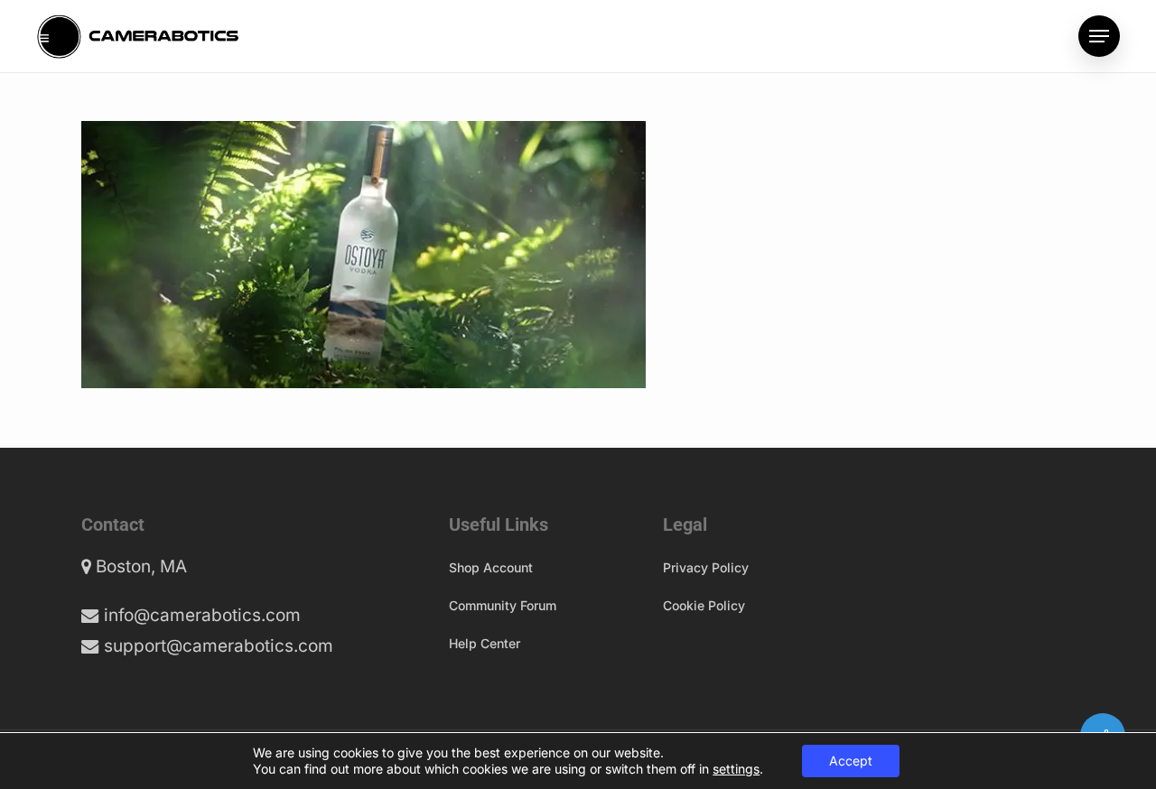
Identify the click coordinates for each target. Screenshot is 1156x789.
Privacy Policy (706, 567)
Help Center (484, 643)
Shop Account (491, 567)
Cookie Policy (704, 605)
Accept (850, 760)
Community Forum (502, 605)
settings (736, 768)
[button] (1099, 36)
